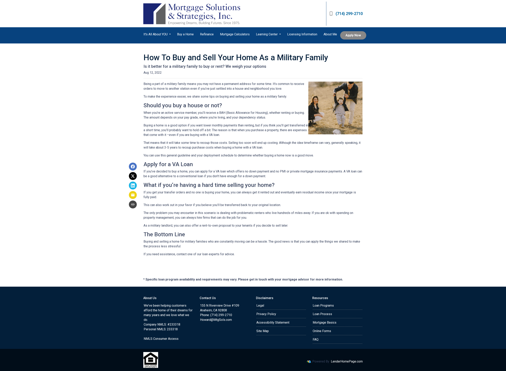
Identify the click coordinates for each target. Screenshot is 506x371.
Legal (260, 305)
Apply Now (353, 35)
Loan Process (322, 314)
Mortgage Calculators (235, 34)
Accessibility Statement (272, 322)
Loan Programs (323, 305)
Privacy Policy (266, 314)
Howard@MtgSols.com (216, 320)
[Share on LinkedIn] (133, 185)
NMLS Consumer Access (161, 339)
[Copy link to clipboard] (133, 204)
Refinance (207, 34)
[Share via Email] (133, 195)
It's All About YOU (155, 34)
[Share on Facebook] (133, 166)
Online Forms (322, 331)
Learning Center (267, 34)
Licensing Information (302, 34)
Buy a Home (185, 34)
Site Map (262, 331)
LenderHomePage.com (347, 361)
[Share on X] (133, 176)
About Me (330, 34)
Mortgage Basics (324, 322)
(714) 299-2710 (349, 13)
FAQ (315, 339)
